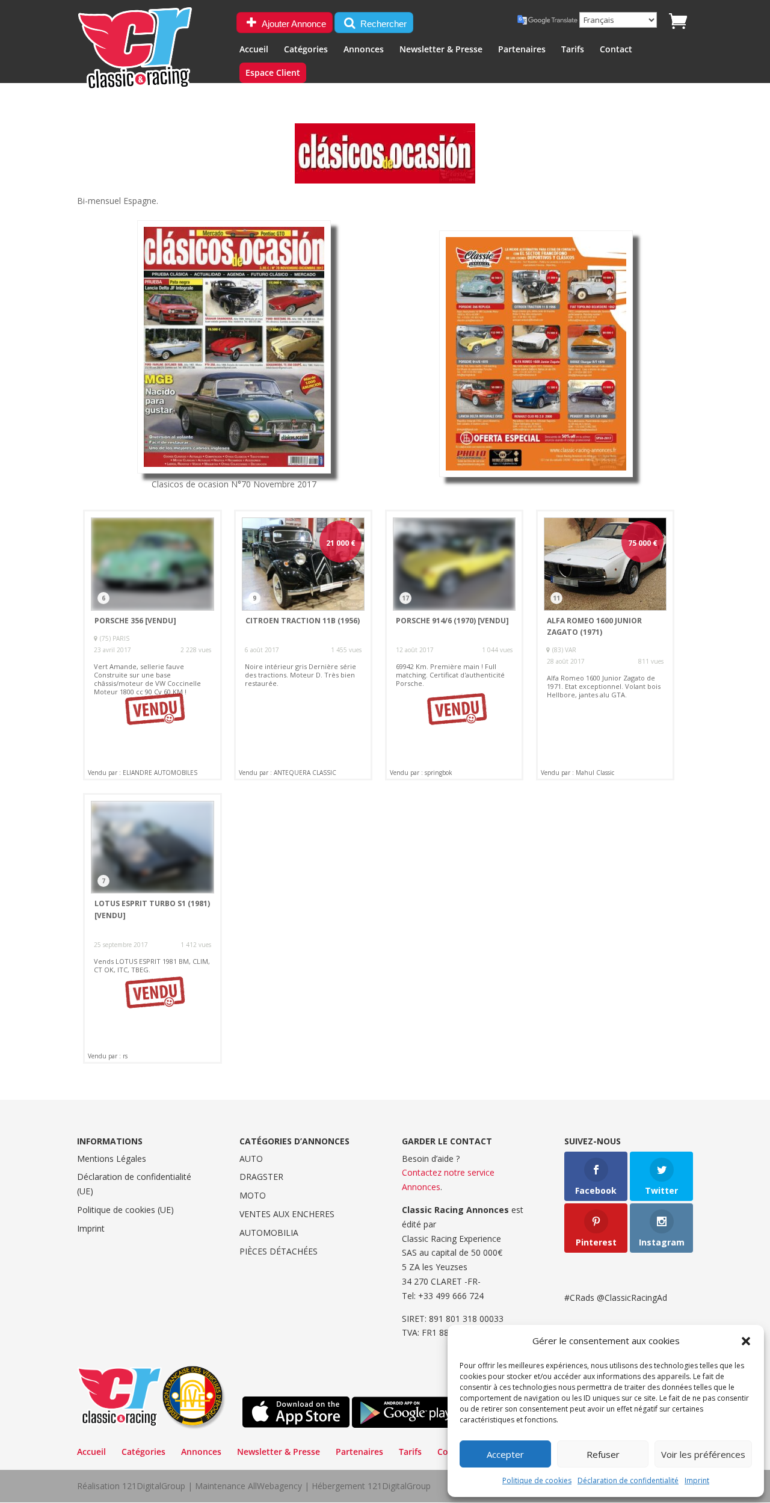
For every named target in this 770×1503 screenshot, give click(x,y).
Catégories (306, 50)
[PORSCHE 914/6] (454, 645)
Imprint (697, 1480)
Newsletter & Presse (440, 50)
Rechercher (382, 24)
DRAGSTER (261, 1176)
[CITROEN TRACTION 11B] (303, 645)
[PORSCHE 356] (152, 645)
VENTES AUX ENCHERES (286, 1214)
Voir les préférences (703, 1454)
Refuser (603, 1454)
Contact (616, 50)
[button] (746, 1341)
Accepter (505, 1454)
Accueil (253, 50)
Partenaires (522, 50)
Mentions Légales (111, 1158)
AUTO (251, 1158)
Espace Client (272, 73)
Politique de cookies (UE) (125, 1209)
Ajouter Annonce (293, 24)
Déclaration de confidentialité (628, 1480)
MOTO (252, 1195)
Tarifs (572, 50)
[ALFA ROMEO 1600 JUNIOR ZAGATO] (605, 645)
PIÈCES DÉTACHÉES (278, 1251)
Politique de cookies (536, 1480)
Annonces (363, 50)
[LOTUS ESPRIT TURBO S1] (152, 928)
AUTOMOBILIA (268, 1232)
